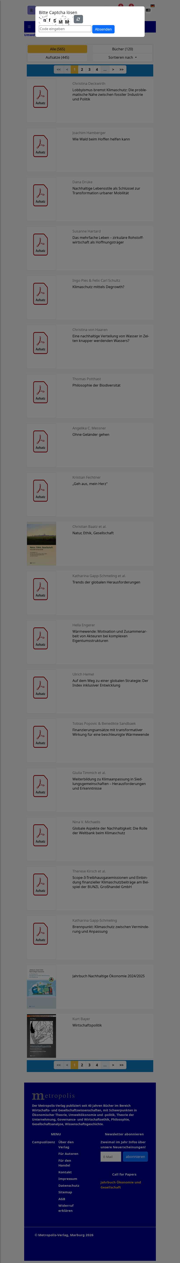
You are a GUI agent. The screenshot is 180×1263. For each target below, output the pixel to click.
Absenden (103, 29)
